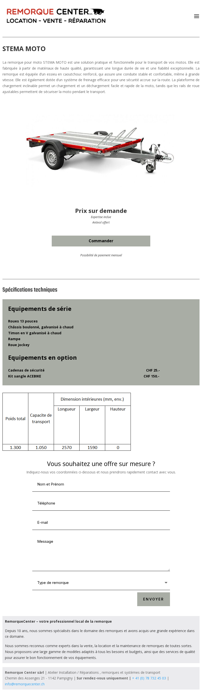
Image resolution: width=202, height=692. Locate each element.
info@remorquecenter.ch (25, 684)
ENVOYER (153, 599)
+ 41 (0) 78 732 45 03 (149, 678)
